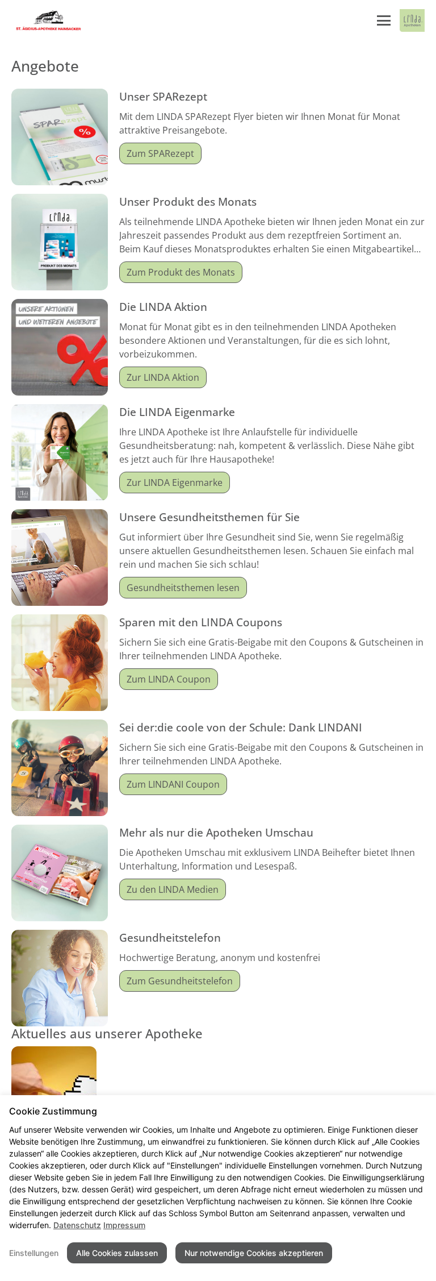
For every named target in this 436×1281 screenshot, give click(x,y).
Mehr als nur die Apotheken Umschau (216, 832)
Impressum (124, 1225)
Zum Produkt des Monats (181, 272)
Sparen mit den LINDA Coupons (200, 622)
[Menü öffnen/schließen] (384, 20)
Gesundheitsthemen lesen (183, 587)
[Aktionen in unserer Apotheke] (54, 1088)
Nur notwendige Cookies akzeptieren (254, 1253)
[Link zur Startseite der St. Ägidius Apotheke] (46, 20)
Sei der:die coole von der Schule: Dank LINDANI (240, 727)
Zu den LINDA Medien (173, 889)
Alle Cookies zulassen (117, 1253)
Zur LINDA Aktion (163, 377)
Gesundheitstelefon (170, 937)
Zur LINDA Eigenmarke (175, 482)
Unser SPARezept (163, 96)
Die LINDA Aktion (163, 306)
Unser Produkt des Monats (188, 201)
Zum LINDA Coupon (169, 679)
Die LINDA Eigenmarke (177, 411)
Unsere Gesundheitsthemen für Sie (209, 517)
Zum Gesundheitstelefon (180, 981)
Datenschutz (77, 1225)
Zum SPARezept (160, 153)
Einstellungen (33, 1253)
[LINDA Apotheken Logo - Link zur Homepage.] (412, 20)
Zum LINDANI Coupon (173, 784)
